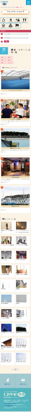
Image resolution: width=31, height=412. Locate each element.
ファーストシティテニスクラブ (15, 90)
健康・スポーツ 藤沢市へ (6, 57)
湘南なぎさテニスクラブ (15, 148)
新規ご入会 (7, 384)
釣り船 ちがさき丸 (6, 361)
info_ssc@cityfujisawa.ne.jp (10, 403)
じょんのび (4, 259)
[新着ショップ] (3, 20)
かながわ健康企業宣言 (8, 405)
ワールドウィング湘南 (22, 245)
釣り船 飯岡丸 (4, 303)
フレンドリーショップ (10, 7)
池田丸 (18, 303)
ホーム (2, 7)
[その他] (10, 25)
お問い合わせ (23, 384)
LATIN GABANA (15, 177)
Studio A (18, 318)
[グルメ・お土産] (10, 20)
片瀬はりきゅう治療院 (22, 274)
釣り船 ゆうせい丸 (15, 206)
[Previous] (13, 369)
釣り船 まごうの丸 (21, 347)
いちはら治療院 (5, 318)
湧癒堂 (18, 289)
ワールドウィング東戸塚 (15, 119)
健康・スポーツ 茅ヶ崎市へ (7, 62)
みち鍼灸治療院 (5, 274)
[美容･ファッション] (17, 20)
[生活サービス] (3, 25)
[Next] (18, 369)
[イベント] (17, 25)
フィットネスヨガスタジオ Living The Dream (22, 231)
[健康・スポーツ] (24, 20)
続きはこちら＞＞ (4, 93)
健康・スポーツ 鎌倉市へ (6, 60)
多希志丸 (3, 289)
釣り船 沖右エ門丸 (21, 361)
